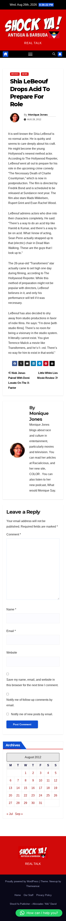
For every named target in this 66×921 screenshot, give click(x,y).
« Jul (10, 813)
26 (55, 795)
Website (11, 652)
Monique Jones (38, 114)
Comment (13, 534)
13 (10, 787)
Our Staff (28, 895)
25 (48, 795)
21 (18, 795)
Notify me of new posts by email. (32, 714)
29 (25, 802)
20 (10, 795)
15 (25, 787)
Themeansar (32, 886)
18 (48, 787)
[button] (53, 54)
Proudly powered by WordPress (22, 881)
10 (40, 780)
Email (11, 631)
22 (25, 795)
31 (40, 802)
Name (11, 609)
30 (33, 802)
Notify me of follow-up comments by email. (29, 702)
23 (33, 795)
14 (18, 787)
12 (55, 780)
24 (40, 795)
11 (48, 780)
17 (40, 787)
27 (10, 802)
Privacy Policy (44, 895)
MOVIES (15, 74)
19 (55, 787)
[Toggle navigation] (30, 54)
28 (18, 802)
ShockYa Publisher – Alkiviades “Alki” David (33, 904)
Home (17, 895)
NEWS (24, 74)
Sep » (19, 813)
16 (33, 787)
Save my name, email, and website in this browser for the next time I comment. (32, 682)
